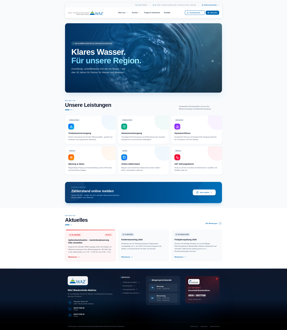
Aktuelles (213, 13)
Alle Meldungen (211, 223)
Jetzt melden (206, 193)
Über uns (121, 13)
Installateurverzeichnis (130, 293)
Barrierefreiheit (214, 326)
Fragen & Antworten (152, 13)
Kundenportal (195, 13)
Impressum (204, 326)
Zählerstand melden (210, 5)
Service (135, 13)
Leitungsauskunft (129, 289)
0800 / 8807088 (197, 295)
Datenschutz (194, 326)
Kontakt (167, 13)
